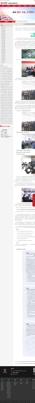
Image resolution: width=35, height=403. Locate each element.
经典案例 (2, 25)
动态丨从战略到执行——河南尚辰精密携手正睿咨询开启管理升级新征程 (7, 71)
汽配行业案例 (3, 40)
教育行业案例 (3, 52)
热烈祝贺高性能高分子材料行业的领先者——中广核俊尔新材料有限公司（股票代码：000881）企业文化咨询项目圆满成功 (7, 84)
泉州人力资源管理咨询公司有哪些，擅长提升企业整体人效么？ (7, 121)
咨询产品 (14, 5)
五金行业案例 (3, 58)
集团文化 (2, 384)
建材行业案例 (3, 37)
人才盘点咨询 (8, 393)
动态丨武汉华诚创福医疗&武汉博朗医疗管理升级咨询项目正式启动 (7, 73)
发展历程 (2, 388)
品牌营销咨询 (8, 389)
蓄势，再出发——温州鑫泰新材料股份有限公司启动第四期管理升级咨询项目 (7, 81)
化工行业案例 (3, 49)
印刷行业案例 (3, 46)
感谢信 (27, 383)
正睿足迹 (2, 62)
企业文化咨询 (8, 397)
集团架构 (2, 389)
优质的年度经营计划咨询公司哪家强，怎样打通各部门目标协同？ (7, 97)
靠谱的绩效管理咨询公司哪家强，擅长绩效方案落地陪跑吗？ (7, 105)
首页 (16, 21)
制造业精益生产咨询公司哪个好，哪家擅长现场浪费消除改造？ (7, 102)
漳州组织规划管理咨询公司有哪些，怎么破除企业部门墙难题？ (7, 108)
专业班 (33, 383)
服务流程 (15, 384)
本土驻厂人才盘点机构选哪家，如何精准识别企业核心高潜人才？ (7, 92)
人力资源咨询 (8, 388)
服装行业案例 (3, 31)
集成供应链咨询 (9, 392)
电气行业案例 (3, 30)
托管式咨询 (15, 383)
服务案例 (25, 5)
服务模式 (19, 5)
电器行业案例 (3, 28)
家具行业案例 (3, 34)
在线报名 (33, 388)
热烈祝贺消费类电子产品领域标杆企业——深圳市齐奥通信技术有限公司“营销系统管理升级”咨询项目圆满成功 (7, 86)
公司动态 (2, 383)
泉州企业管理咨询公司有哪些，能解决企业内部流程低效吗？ (7, 123)
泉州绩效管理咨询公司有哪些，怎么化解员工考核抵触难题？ (7, 118)
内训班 (33, 384)
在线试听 (33, 387)
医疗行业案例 (3, 61)
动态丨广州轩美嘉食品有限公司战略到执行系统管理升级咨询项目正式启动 (7, 78)
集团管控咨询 (8, 384)
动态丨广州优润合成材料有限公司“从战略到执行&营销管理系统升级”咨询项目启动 (7, 68)
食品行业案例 (3, 55)
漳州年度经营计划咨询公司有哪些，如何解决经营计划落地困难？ (7, 110)
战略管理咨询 (8, 383)
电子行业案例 (3, 27)
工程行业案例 (3, 43)
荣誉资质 (2, 387)
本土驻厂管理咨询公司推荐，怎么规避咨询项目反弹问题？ (7, 94)
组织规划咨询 (8, 387)
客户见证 (30, 5)
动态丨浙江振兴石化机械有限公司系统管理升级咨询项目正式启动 (7, 76)
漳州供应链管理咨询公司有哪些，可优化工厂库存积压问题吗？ (7, 113)
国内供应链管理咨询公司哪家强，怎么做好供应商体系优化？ (7, 100)
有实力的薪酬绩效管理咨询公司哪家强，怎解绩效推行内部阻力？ (7, 89)
